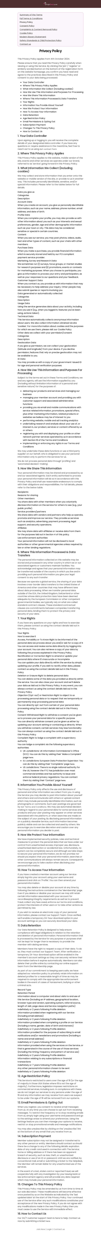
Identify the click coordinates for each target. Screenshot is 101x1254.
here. (48, 1221)
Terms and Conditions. (36, 806)
